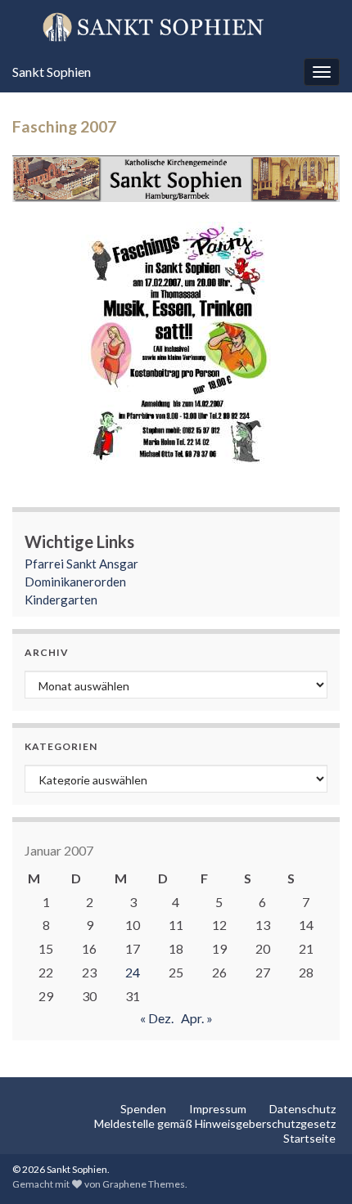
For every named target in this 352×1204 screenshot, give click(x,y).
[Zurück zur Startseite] (176, 26)
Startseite (309, 1138)
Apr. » (197, 1018)
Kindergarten (61, 599)
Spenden (143, 1109)
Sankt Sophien (51, 71)
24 (132, 972)
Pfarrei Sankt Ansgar (81, 563)
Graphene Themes (143, 1184)
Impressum (217, 1109)
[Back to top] (315, 1167)
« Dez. (157, 1018)
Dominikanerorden (75, 581)
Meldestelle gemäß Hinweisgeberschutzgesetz (215, 1123)
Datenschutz (302, 1109)
